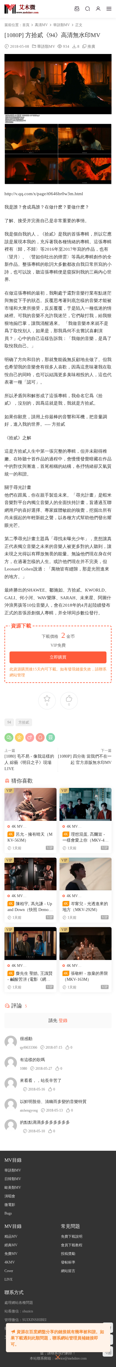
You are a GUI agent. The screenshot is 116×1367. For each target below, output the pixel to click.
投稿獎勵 (68, 1254)
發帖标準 (68, 1262)
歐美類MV (12, 1187)
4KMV (9, 1262)
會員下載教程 (71, 1245)
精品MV (11, 1236)
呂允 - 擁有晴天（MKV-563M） (29, 837)
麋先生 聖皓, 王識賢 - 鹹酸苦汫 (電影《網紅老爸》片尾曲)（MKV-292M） (30, 977)
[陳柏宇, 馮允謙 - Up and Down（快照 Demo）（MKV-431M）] (30, 874)
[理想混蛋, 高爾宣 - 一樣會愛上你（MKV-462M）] (85, 804)
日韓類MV (12, 1179)
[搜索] (87, 9)
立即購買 (58, 657)
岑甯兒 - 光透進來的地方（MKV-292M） (85, 907)
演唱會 (9, 1196)
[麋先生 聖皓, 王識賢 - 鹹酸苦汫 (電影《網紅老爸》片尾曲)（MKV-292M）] (30, 943)
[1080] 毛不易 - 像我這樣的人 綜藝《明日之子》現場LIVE (29, 762)
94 (9, 722)
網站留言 (68, 1271)
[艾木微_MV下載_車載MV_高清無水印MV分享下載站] (21, 9)
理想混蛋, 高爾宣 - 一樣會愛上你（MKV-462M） (85, 837)
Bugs (8, 1213)
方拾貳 (23, 722)
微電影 (9, 1205)
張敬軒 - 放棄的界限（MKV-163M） (85, 976)
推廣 (91, 46)
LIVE (8, 1279)
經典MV (11, 1245)
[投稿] (76, 9)
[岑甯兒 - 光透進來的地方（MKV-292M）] (85, 874)
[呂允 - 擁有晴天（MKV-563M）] (30, 804)
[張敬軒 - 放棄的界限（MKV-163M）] (85, 943)
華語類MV (46, 46)
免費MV (11, 1254)
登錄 (63, 1020)
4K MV (17, 826)
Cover (8, 1271)
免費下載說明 (71, 1236)
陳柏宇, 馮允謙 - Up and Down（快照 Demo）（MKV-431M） (30, 907)
